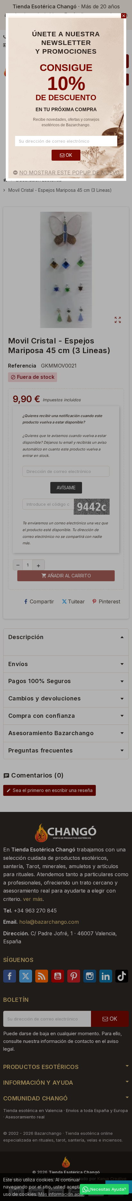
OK (68, 155)
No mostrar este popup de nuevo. (69, 172)
